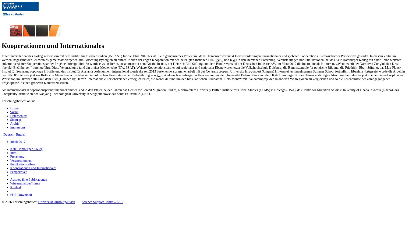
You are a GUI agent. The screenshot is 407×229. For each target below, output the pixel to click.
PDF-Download (21, 195)
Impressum (17, 127)
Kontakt (15, 187)
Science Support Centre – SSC (102, 202)
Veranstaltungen (21, 160)
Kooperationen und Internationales (33, 168)
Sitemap (15, 119)
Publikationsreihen (22, 164)
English (21, 134)
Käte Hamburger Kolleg (26, 149)
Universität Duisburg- (56, 202)
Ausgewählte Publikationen (28, 179)
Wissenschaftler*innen (25, 183)
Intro (13, 153)
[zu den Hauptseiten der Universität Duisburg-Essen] (26, 19)
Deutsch (8, 134)
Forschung (17, 156)
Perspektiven (18, 172)
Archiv (15, 123)
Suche (14, 112)
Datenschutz (18, 116)
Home (14, 108)
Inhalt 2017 (17, 142)
